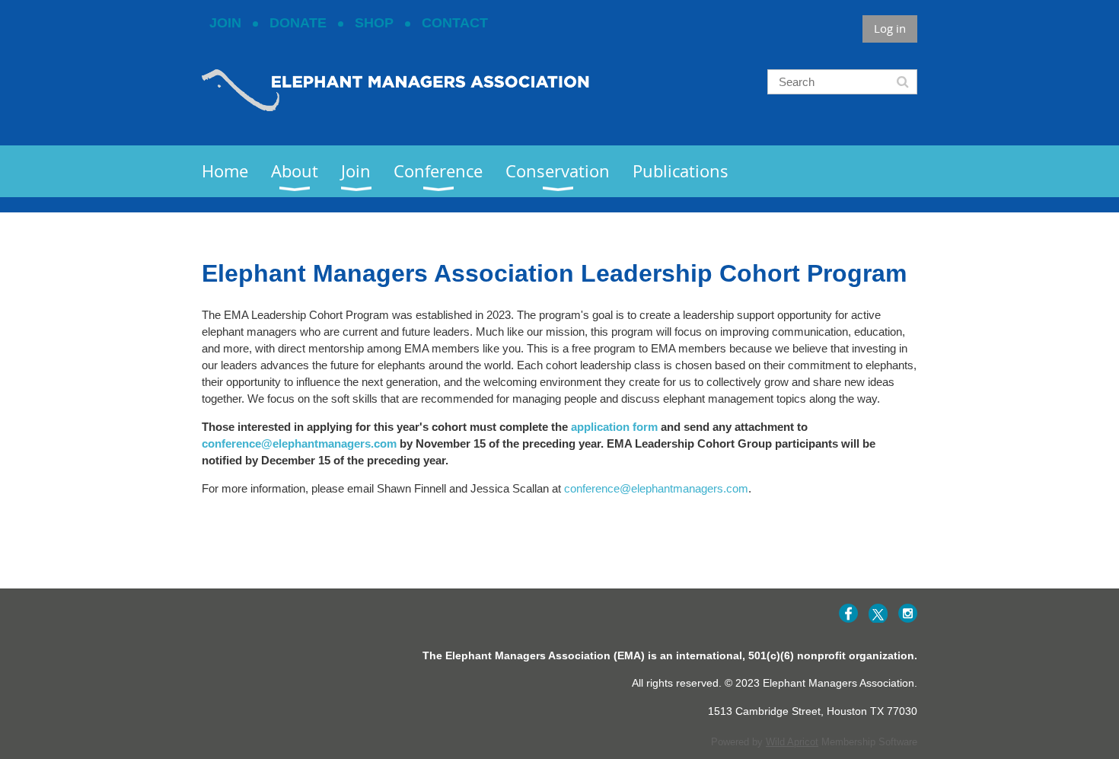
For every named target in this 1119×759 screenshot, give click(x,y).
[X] (878, 613)
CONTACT (455, 22)
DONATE (298, 22)
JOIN (225, 22)
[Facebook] (848, 613)
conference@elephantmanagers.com (299, 443)
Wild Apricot (792, 742)
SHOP (374, 22)
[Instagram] (907, 613)
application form (614, 426)
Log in (890, 28)
